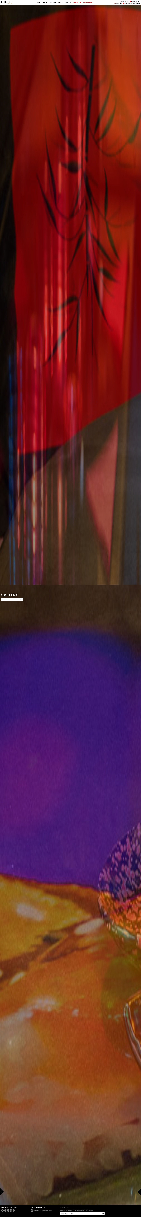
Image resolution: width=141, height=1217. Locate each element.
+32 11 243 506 (124, 1)
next (139, 1192)
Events (60, 2)
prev (2, 1192)
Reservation (77, 2)
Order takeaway (88, 2)
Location (68, 2)
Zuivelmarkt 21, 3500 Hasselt (132, 3)
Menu (38, 2)
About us (53, 2)
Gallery (45, 2)
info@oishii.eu (135, 1)
